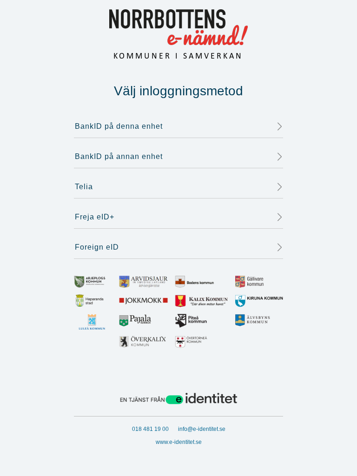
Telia (84, 187)
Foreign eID (97, 247)
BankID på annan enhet (119, 156)
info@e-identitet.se (201, 429)
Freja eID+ (94, 217)
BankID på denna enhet (119, 126)
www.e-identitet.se (179, 442)
